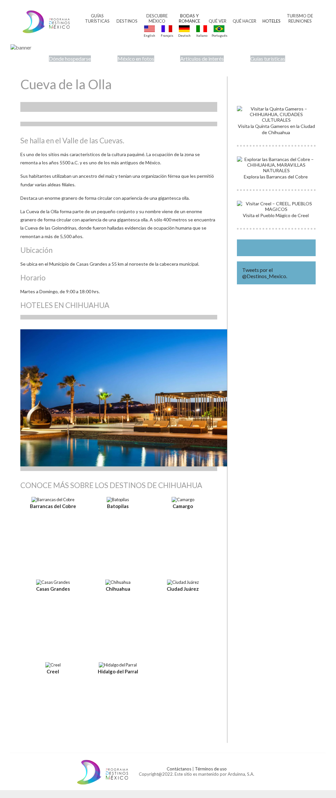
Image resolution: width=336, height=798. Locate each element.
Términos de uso (211, 768)
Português (219, 35)
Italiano (201, 35)
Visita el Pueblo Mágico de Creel (276, 215)
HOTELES (271, 21)
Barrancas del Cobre (53, 506)
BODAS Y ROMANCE (189, 18)
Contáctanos (179, 768)
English (149, 35)
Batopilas (118, 506)
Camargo (183, 506)
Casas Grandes (53, 589)
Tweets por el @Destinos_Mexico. (264, 273)
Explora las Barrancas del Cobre (276, 176)
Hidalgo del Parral (118, 671)
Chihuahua (118, 589)
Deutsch (184, 35)
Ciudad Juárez (183, 589)
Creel (53, 671)
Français (167, 35)
